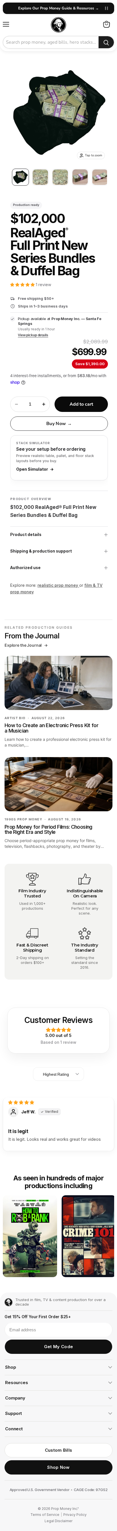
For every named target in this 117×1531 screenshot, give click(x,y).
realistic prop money (58, 585)
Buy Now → (59, 423)
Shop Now (58, 1467)
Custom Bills (58, 1450)
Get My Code (58, 1346)
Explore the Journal (26, 645)
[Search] (106, 42)
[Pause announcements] (106, 8)
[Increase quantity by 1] (44, 404)
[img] (21, 1102)
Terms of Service (44, 1515)
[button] (23, 284)
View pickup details (33, 335)
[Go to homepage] (8, 1302)
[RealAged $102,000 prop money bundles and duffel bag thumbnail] (20, 177)
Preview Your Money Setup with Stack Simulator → (58, 8)
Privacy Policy (75, 1515)
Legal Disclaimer (58, 1521)
